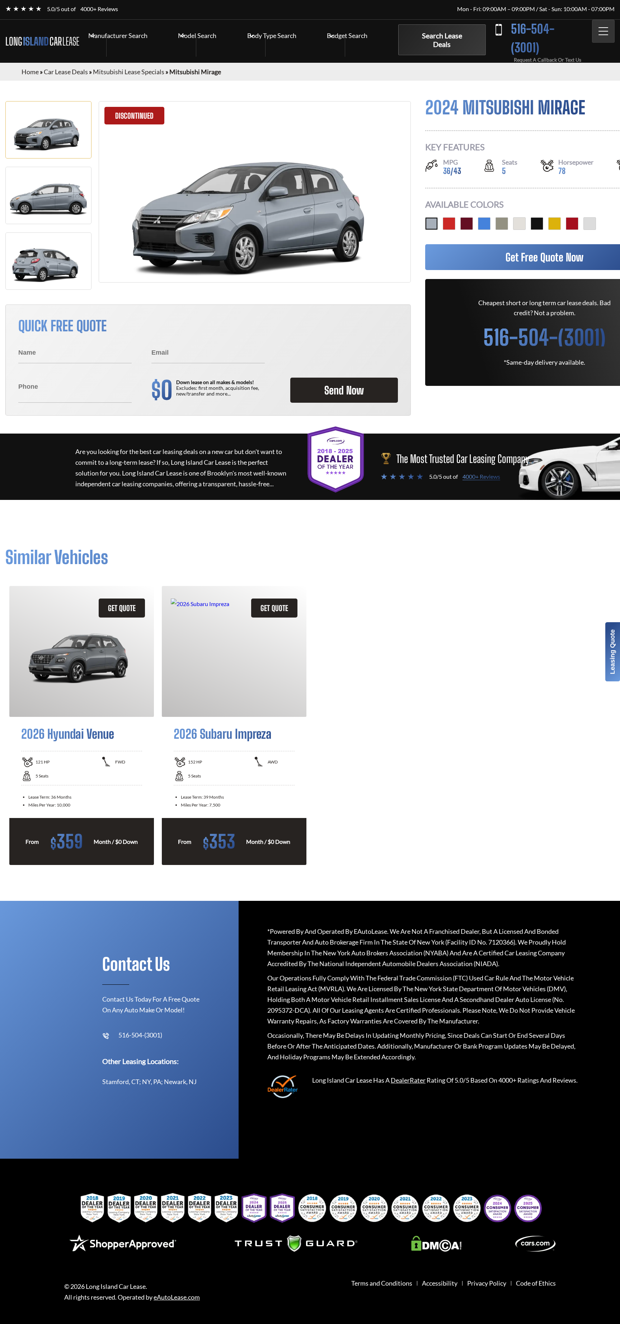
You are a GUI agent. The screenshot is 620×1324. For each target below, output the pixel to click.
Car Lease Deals (66, 72)
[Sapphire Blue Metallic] (484, 224)
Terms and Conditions (381, 1283)
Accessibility (439, 1283)
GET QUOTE (122, 608)
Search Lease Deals (442, 39)
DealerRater (408, 1080)
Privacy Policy (486, 1283)
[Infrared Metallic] (449, 224)
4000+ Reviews (99, 8)
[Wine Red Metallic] (467, 224)
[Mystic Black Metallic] (537, 224)
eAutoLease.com (177, 1297)
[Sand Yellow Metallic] (554, 224)
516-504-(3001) (532, 38)
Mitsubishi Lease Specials (128, 72)
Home (30, 72)
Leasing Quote (612, 651)
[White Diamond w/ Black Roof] (590, 224)
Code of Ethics (536, 1283)
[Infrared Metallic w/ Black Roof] (572, 224)
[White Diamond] (519, 224)
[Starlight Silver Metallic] (431, 224)
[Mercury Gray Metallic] (502, 224)
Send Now (344, 390)
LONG (42, 41)
